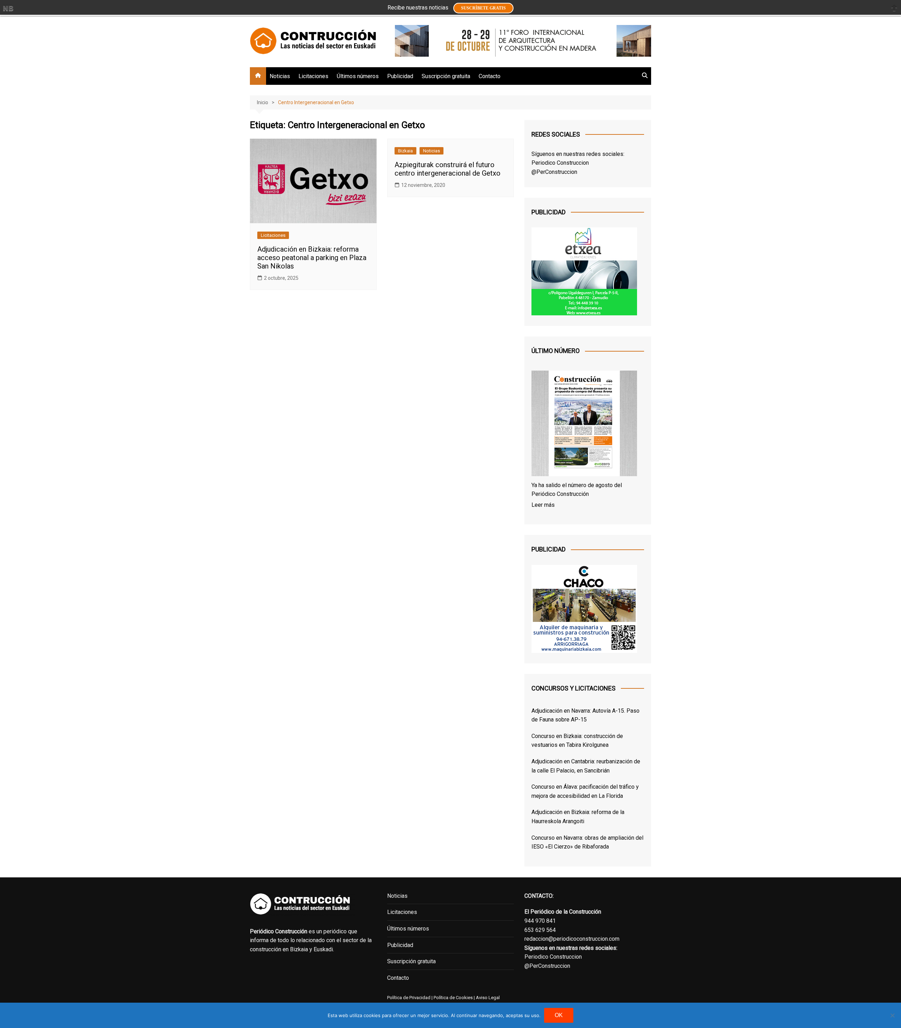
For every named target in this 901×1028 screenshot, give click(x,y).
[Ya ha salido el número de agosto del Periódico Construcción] (584, 425)
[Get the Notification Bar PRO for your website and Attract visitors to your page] (8, 8)
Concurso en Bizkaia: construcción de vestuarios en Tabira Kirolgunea (577, 741)
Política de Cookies (453, 997)
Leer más (543, 505)
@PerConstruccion (554, 172)
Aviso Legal (488, 997)
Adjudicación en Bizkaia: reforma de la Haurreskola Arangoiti (577, 817)
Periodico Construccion (560, 162)
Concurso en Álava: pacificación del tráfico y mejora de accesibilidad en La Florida (585, 791)
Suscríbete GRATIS (483, 8)
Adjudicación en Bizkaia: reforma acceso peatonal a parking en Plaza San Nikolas (311, 257)
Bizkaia (405, 150)
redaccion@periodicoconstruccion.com (571, 938)
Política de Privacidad (408, 997)
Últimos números (358, 76)
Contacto (489, 76)
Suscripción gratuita (446, 76)
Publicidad (400, 76)
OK (559, 1015)
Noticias (280, 76)
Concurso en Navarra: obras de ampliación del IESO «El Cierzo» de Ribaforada (587, 842)
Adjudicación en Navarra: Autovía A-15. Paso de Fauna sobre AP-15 (585, 715)
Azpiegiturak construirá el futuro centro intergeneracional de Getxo (447, 168)
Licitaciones (313, 76)
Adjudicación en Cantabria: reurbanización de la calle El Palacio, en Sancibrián (585, 766)
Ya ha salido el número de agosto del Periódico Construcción (576, 490)
